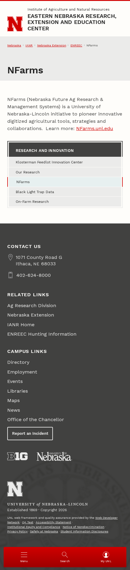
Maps (13, 400)
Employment (22, 372)
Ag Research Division (31, 305)
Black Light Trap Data (35, 192)
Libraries (17, 391)
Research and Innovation (45, 150)
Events (15, 381)
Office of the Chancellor (35, 419)
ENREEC (76, 45)
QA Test (27, 522)
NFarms (23, 182)
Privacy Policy (17, 531)
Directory (18, 362)
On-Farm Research (32, 202)
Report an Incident (30, 433)
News (13, 410)
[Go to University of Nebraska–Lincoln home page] (15, 24)
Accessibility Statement (53, 522)
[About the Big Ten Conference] (17, 456)
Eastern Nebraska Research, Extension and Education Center (72, 22)
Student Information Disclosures (84, 531)
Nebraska (14, 45)
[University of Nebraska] (54, 456)
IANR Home (20, 324)
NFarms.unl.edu (94, 128)
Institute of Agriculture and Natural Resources (68, 9)
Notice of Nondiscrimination (83, 526)
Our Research (28, 172)
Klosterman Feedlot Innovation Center (49, 162)
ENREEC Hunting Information (41, 334)
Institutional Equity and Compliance (33, 526)
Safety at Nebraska (44, 531)
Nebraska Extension (51, 45)
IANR (29, 45)
